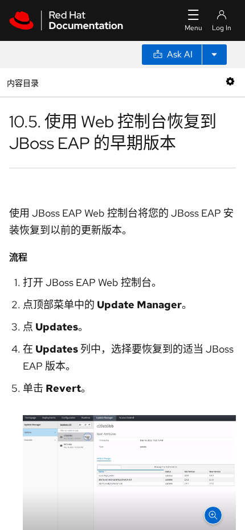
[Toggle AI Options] (214, 54)
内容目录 (22, 82)
